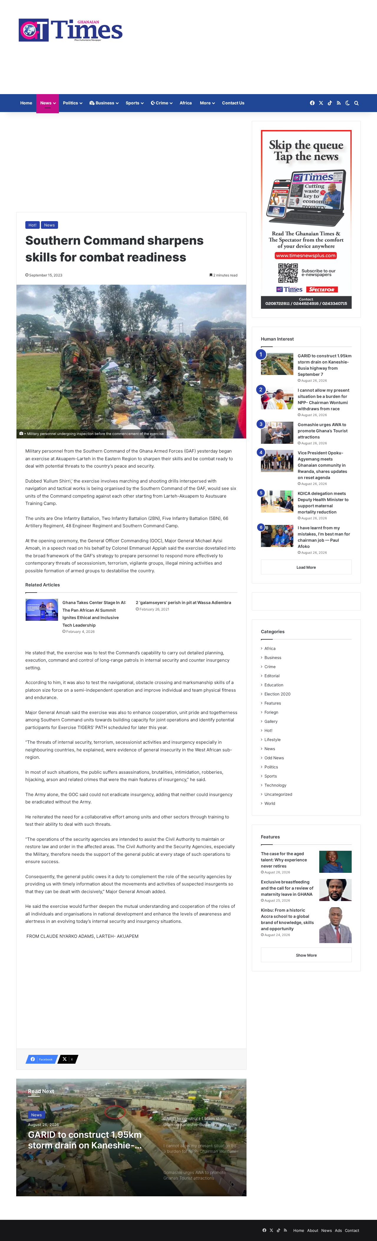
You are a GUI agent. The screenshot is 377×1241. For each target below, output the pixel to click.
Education (273, 685)
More (205, 102)
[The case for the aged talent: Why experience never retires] (335, 862)
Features (272, 703)
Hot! (33, 225)
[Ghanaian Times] (70, 28)
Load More (306, 567)
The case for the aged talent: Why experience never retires (284, 859)
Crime (161, 102)
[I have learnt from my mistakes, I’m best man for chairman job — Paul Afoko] (277, 536)
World (269, 803)
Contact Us (233, 102)
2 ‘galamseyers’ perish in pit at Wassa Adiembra (183, 602)
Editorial (272, 675)
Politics (70, 102)
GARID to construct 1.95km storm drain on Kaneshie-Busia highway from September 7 (85, 1139)
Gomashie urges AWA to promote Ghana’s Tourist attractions (323, 430)
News (46, 102)
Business (104, 102)
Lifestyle (272, 739)
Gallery (271, 721)
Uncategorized (278, 794)
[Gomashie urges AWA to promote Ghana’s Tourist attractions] (277, 433)
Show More (306, 955)
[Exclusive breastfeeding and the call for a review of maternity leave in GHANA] (335, 890)
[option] (131, 1137)
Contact (352, 1230)
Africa (186, 102)
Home (26, 102)
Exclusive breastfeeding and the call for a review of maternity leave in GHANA (287, 888)
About (312, 1230)
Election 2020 (277, 694)
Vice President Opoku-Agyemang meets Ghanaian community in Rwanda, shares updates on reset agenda (322, 465)
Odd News (274, 757)
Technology (275, 785)
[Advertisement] (247, 47)
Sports (132, 102)
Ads (338, 1230)
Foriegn (271, 712)
